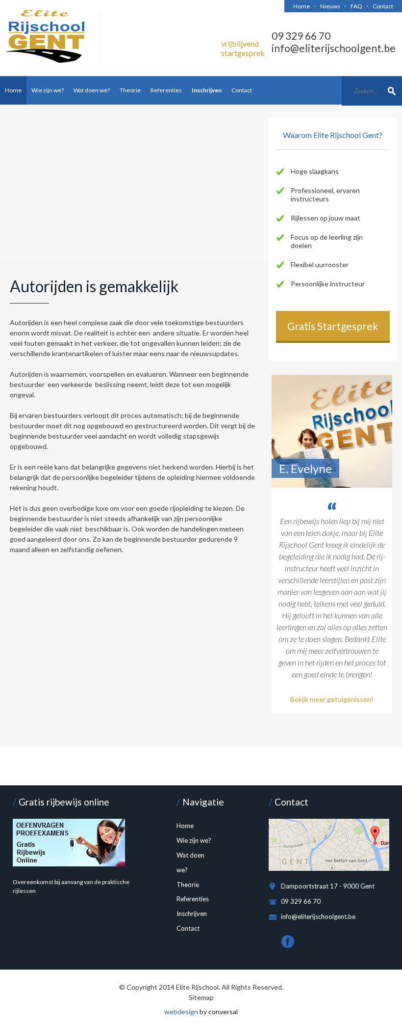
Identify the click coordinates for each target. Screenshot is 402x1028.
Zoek (392, 90)
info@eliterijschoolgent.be (334, 48)
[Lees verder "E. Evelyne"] (332, 431)
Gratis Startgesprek (332, 326)
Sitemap (201, 997)
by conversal (201, 1011)
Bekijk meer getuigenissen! (332, 699)
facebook (288, 942)
